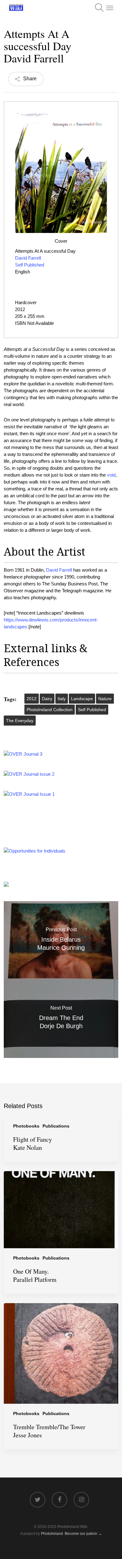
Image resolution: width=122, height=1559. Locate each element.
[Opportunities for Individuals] (34, 850)
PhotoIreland (52, 1533)
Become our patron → (83, 1533)
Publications (56, 1125)
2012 (32, 698)
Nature (105, 698)
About (19, 551)
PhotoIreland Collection (50, 709)
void (111, 475)
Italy (62, 698)
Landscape (82, 698)
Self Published (30, 264)
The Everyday (19, 720)
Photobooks (26, 1125)
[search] (97, 7)
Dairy (47, 698)
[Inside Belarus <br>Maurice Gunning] (61, 940)
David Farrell (28, 258)
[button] (109, 7)
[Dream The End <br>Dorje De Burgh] (61, 1019)
